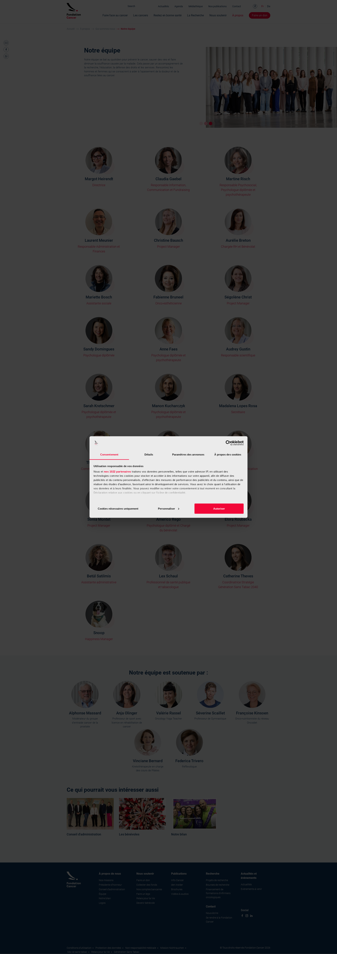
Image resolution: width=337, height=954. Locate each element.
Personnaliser (166, 508)
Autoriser (219, 508)
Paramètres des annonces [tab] (188, 454)
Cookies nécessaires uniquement (118, 508)
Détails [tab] (148, 454)
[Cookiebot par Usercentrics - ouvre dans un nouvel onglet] (228, 443)
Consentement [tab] (109, 454)
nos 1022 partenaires (117, 471)
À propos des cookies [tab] (227, 454)
